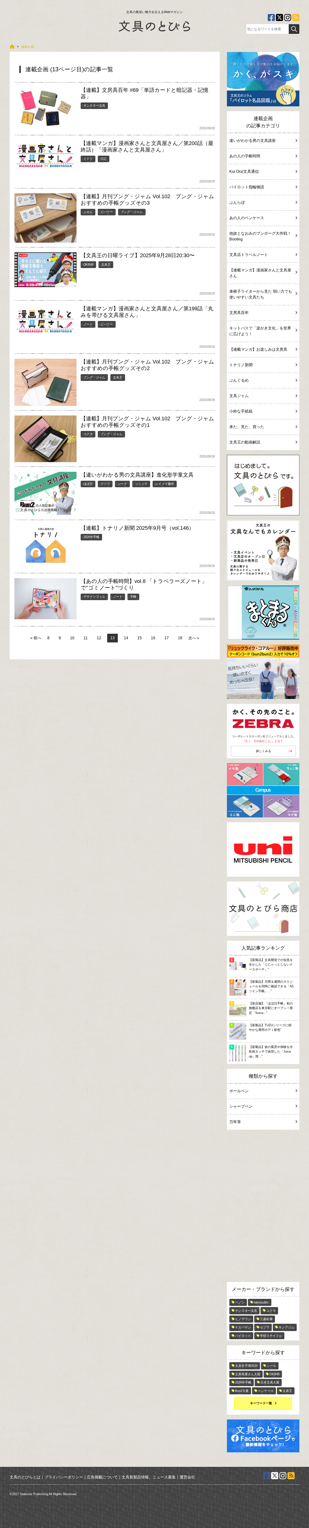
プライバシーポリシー (63, 1477)
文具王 (106, 264)
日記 (103, 158)
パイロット (243, 1336)
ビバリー (106, 212)
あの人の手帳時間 (244, 156)
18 (180, 638)
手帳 (133, 596)
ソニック (141, 484)
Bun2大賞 (242, 1391)
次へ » (193, 638)
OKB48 (88, 264)
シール (271, 1366)
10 (72, 638)
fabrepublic (261, 1302)
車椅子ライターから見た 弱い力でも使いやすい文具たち (260, 294)
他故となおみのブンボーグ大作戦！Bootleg (260, 236)
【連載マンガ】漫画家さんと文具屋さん (260, 273)
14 (126, 638)
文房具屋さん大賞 (247, 1374)
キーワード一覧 (261, 1403)
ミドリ (88, 158)
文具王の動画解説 (244, 442)
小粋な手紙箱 (241, 411)
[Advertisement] (263, 1207)
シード (122, 484)
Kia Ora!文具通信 (244, 171)
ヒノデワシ (243, 1319)
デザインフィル (94, 596)
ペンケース (266, 1391)
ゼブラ (264, 1327)
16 (153, 638)
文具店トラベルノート (248, 255)
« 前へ (35, 638)
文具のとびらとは (25, 1477)
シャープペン (241, 1106)
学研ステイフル (271, 1336)
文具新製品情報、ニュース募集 (149, 1477)
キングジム (286, 1327)
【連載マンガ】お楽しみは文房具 (258, 349)
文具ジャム (239, 396)
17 (166, 638)
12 (99, 638)
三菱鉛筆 (266, 1319)
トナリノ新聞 (241, 365)
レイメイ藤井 (164, 484)
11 (86, 638)
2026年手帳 (91, 537)
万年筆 (235, 1122)
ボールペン (239, 1091)
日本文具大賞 (269, 1382)
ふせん (88, 212)
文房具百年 (239, 313)
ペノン (240, 1302)
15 (139, 638)
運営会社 (187, 1477)
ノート (88, 324)
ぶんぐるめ (239, 380)
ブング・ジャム (132, 212)
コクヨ (88, 434)
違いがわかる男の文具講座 (252, 140)
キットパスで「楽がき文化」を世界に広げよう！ (260, 331)
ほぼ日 (88, 484)
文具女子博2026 (246, 1366)
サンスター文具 (94, 105)
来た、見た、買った (246, 427)
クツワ (105, 484)
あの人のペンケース (246, 218)
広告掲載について (102, 1477)
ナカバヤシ (243, 1327)
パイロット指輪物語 (246, 187)
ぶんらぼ (237, 202)
